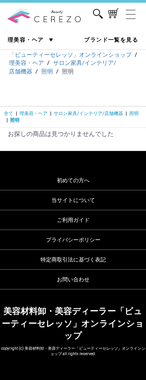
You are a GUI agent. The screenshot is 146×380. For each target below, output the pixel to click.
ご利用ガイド (73, 220)
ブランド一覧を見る (111, 40)
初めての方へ (73, 180)
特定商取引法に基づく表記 (73, 259)
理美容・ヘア (27, 40)
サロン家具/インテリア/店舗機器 (88, 113)
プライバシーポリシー (73, 240)
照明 (134, 113)
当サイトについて (73, 200)
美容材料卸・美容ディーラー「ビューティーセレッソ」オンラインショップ (73, 323)
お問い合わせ (73, 279)
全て (8, 113)
